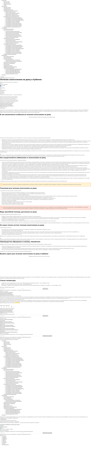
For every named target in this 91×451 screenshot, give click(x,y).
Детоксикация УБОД (8, 65)
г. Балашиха (4, 437)
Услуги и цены (7, 1)
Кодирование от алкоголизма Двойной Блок (15, 48)
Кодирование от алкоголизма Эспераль (14, 24)
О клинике (4, 0)
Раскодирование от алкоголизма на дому (12, 26)
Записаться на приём (47, 335)
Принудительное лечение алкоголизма (14, 376)
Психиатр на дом (7, 8)
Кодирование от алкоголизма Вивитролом (14, 18)
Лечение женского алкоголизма (12, 33)
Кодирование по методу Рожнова (12, 22)
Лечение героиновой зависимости (13, 70)
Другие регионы (5, 444)
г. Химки (3, 443)
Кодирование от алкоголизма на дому (11, 16)
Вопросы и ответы (7, 344)
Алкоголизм (4, 368)
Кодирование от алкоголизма (10, 384)
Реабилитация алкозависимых (10, 54)
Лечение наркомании (8, 58)
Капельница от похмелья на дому (12, 15)
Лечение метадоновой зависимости (13, 72)
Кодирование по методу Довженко (13, 21)
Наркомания (4, 55)
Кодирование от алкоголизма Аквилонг (14, 17)
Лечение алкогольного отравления (13, 39)
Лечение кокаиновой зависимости (13, 71)
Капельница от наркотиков (9, 63)
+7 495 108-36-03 (3, 77)
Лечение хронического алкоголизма (13, 34)
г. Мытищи (4, 441)
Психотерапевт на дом (8, 9)
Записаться (45, 288)
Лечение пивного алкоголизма (12, 37)
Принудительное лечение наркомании (14, 61)
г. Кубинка (4, 436)
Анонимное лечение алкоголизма (12, 31)
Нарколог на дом (7, 7)
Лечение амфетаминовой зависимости (14, 69)
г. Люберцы (4, 438)
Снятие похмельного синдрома (12, 42)
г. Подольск (4, 442)
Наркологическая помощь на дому (11, 10)
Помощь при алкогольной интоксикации (14, 41)
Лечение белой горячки (10, 40)
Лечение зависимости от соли (12, 73)
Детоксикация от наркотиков (10, 62)
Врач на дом (4, 6)
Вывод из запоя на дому (10, 352)
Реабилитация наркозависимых (10, 66)
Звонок (2, 426)
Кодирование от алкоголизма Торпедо (13, 23)
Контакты (4, 74)
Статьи (5, 5)
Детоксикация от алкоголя (9, 38)
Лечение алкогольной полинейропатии (14, 32)
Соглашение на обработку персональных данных (10, 424)
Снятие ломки (6, 64)
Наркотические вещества (9, 408)
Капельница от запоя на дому (12, 14)
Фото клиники (7, 2)
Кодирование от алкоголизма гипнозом (14, 25)
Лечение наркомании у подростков (13, 400)
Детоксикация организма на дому (13, 13)
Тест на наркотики (7, 57)
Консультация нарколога (9, 29)
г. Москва (4, 440)
